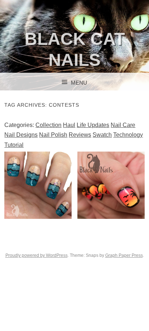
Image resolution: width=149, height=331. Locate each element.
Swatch (102, 135)
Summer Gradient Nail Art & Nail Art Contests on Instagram (111, 185)
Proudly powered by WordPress (36, 255)
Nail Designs (21, 135)
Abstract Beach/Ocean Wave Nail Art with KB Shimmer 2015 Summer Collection (38, 196)
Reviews (80, 135)
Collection (48, 125)
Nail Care (123, 125)
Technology (128, 135)
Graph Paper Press (124, 255)
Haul (69, 125)
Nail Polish (53, 135)
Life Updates (93, 125)
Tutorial (14, 145)
